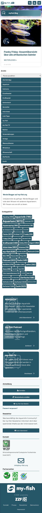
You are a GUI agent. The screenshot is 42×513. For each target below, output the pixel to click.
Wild (29, 273)
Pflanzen (14, 255)
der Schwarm (8, 230)
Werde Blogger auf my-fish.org (15, 194)
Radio (22, 260)
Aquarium (13, 221)
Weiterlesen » (10, 60)
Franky (28, 234)
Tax (14, 269)
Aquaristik (23, 216)
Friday (7, 238)
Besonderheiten (26, 225)
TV (23, 273)
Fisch (26, 229)
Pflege (23, 255)
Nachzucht (33, 251)
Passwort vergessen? (10, 408)
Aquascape (29, 221)
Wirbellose (6, 277)
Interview (10, 247)
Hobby (23, 243)
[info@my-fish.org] (21, 460)
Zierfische (27, 277)
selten (30, 264)
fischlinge (18, 234)
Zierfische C (20, 282)
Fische (7, 234)
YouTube (15, 277)
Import (34, 243)
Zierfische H (32, 281)
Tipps (21, 269)
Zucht (21, 286)
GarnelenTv (26, 238)
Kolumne (24, 247)
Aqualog (8, 217)
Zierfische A (8, 282)
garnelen (17, 238)
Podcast (9, 260)
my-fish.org (21, 251)
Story (7, 269)
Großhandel (10, 243)
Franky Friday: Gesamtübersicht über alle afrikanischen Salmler (20, 53)
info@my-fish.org (21, 465)
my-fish (9, 251)
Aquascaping (10, 225)
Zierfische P (8, 286)
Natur (6, 256)
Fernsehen (18, 229)
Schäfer (20, 264)
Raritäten (8, 264)
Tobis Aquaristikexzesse (11, 273)
